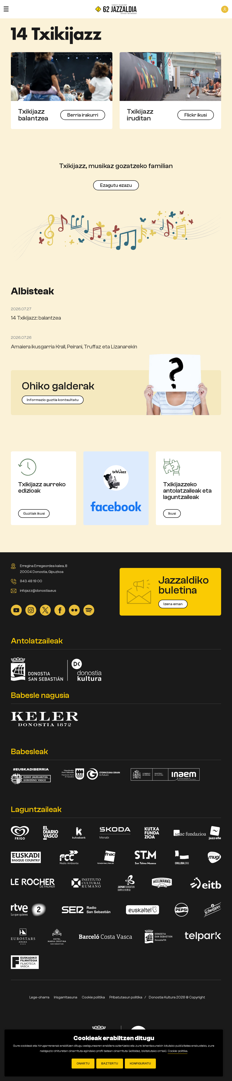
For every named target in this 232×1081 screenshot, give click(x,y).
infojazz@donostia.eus (38, 591)
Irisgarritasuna (65, 997)
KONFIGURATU (140, 1063)
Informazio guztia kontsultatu (53, 400)
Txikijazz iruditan (140, 115)
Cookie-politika (177, 1051)
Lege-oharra (39, 997)
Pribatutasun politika (125, 997)
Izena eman (173, 604)
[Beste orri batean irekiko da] (170, 76)
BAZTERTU (109, 1063)
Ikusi (172, 513)
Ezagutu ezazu (116, 185)
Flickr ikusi (195, 115)
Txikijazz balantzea (33, 115)
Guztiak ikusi (34, 513)
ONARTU (83, 1063)
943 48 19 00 (31, 581)
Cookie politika (93, 997)
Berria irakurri (82, 115)
